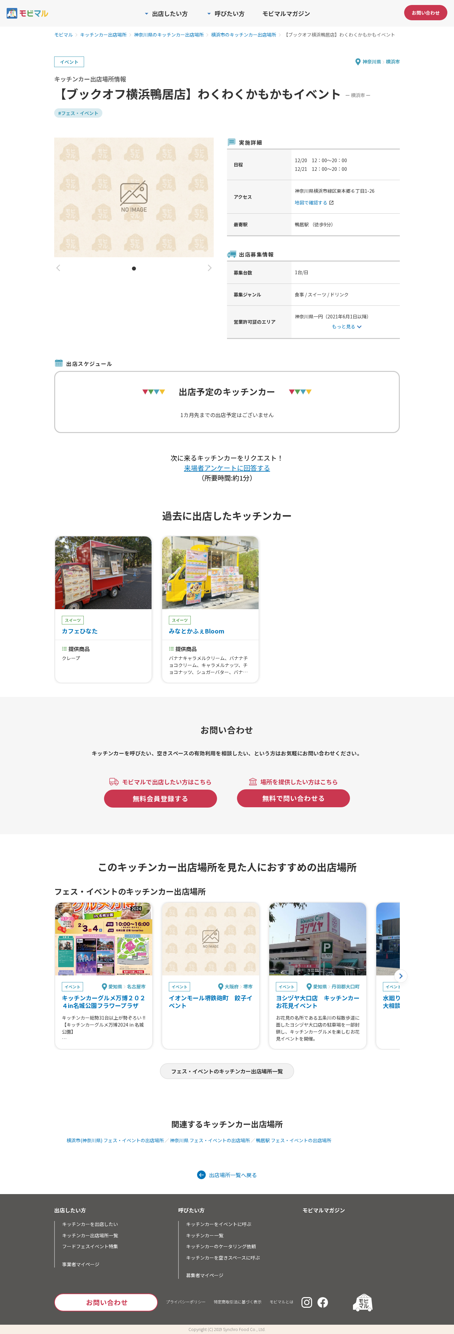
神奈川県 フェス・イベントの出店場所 (210, 1140)
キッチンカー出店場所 (103, 35)
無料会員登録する (160, 798)
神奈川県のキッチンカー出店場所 (169, 35)
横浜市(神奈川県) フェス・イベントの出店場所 (115, 1140)
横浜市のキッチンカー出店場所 (243, 35)
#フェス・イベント (78, 113)
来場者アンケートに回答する (227, 468)
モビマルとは (281, 1301)
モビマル (63, 35)
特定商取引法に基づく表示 (238, 1301)
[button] (58, 268)
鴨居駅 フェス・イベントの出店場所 (293, 1140)
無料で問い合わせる (293, 798)
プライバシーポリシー (186, 1301)
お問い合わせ (426, 12)
